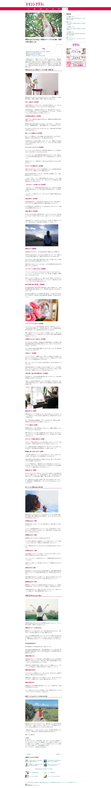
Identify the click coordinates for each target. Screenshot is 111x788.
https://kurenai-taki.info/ (41, 746)
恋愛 (34, 8)
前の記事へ (29, 754)
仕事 (53, 8)
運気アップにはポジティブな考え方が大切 (36, 55)
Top (28, 8)
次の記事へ (58, 754)
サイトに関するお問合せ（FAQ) (30, 782)
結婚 (40, 8)
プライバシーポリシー (64, 782)
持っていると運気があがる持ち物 (34, 52)
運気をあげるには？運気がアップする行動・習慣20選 (39, 51)
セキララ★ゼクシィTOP (29, 11)
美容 (59, 8)
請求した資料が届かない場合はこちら (43, 782)
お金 (47, 8)
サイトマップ (75, 782)
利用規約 (70, 782)
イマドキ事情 (65, 8)
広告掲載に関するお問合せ (55, 782)
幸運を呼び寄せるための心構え (34, 54)
